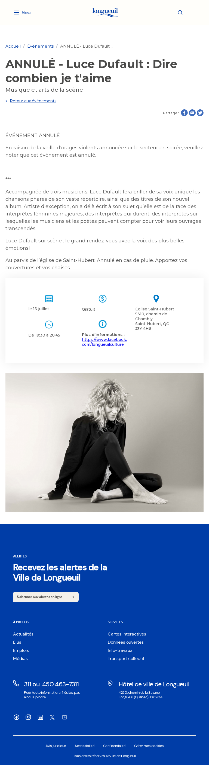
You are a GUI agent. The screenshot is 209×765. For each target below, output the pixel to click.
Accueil (13, 46)
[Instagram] (28, 717)
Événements (40, 46)
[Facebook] (16, 717)
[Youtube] (64, 717)
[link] (13, 46)
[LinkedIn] (40, 717)
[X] (52, 717)
